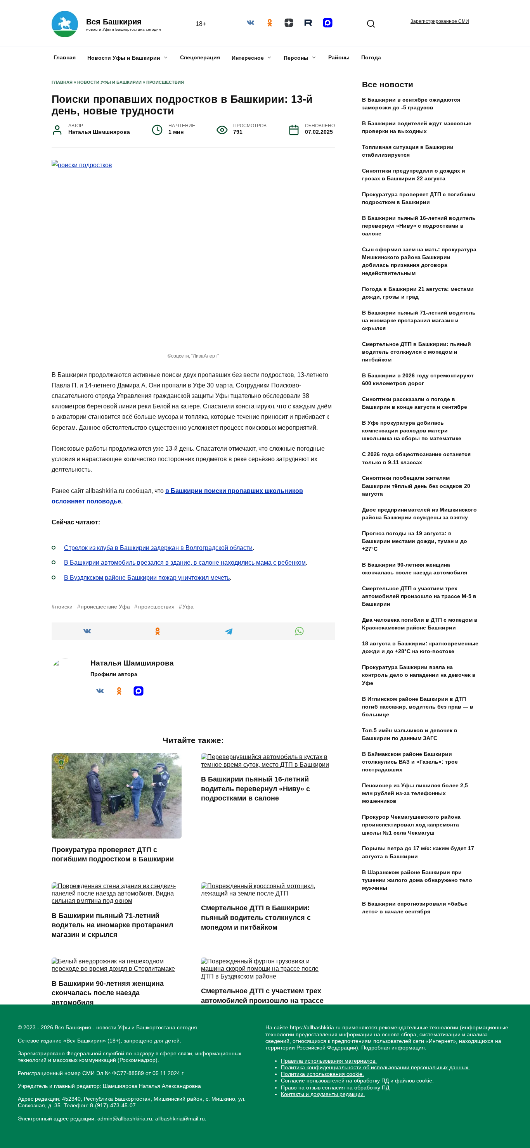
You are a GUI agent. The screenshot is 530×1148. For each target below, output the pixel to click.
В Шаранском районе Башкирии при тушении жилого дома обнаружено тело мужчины (417, 880)
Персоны (296, 58)
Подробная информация (393, 1047)
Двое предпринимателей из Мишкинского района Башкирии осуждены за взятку (419, 513)
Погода (371, 57)
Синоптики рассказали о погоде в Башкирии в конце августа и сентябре (414, 403)
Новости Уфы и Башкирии (123, 58)
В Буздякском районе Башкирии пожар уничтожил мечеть (147, 577)
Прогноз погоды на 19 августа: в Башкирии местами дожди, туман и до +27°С (414, 541)
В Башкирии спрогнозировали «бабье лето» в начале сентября (415, 908)
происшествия (156, 606)
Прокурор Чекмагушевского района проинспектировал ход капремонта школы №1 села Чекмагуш (411, 825)
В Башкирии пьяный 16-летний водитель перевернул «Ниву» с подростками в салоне (255, 788)
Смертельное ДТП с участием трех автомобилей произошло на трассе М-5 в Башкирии (262, 1000)
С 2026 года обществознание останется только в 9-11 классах (416, 458)
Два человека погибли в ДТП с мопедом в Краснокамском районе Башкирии (420, 624)
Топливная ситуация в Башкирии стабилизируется (408, 151)
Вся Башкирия (114, 21)
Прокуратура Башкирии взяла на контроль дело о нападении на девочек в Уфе (419, 675)
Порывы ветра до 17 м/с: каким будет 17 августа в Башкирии (418, 852)
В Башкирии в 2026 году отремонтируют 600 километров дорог (418, 379)
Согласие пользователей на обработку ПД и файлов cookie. (357, 1080)
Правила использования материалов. (329, 1061)
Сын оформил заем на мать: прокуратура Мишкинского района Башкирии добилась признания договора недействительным (419, 261)
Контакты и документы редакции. (323, 1094)
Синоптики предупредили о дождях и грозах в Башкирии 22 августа (413, 175)
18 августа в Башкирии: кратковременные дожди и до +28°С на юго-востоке (420, 648)
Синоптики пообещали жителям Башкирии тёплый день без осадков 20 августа (416, 486)
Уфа (188, 606)
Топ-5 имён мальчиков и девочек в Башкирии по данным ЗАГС (409, 734)
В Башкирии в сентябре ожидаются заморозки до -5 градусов (411, 104)
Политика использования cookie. (322, 1074)
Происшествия (165, 82)
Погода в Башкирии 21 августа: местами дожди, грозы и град (418, 293)
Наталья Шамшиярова (132, 663)
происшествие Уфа (105, 606)
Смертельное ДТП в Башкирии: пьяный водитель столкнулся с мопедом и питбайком (256, 917)
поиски (64, 606)
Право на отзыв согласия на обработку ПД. (336, 1087)
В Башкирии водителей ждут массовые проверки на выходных (416, 127)
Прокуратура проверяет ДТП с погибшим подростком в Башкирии (113, 854)
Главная (65, 57)
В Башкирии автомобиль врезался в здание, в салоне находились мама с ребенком (185, 562)
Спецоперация (200, 57)
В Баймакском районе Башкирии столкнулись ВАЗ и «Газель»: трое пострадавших (410, 762)
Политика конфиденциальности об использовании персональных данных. (375, 1067)
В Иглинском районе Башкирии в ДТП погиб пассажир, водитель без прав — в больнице (417, 707)
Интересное (248, 58)
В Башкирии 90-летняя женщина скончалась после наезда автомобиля (108, 993)
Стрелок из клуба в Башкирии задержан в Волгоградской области (158, 548)
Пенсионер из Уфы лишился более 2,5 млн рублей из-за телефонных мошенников (415, 793)
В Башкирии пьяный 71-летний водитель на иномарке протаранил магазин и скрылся (112, 924)
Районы (339, 57)
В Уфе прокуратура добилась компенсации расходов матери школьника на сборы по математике (411, 431)
